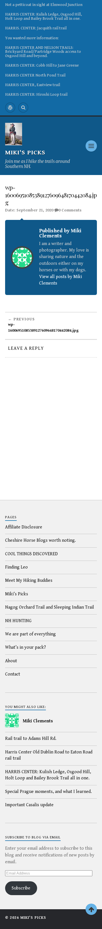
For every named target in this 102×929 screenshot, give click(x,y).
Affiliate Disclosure (23, 527)
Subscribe (21, 888)
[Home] (10, 107)
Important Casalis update (29, 805)
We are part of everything (30, 634)
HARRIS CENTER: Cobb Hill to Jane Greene (42, 65)
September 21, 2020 (34, 210)
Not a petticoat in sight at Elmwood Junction (43, 4)
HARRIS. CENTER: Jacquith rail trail (36, 28)
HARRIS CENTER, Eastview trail (32, 84)
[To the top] (91, 909)
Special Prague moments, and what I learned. (48, 791)
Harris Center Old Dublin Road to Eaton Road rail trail (48, 755)
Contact (12, 674)
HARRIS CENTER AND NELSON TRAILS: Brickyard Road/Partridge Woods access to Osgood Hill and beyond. (43, 51)
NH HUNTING (18, 621)
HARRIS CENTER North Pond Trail (35, 75)
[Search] (23, 107)
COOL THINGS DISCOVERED (31, 554)
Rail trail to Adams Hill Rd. (30, 738)
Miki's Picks (25, 152)
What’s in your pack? (25, 647)
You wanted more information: (32, 38)
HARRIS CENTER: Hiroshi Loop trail (36, 94)
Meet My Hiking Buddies (28, 580)
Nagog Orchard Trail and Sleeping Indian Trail (49, 607)
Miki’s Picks (16, 594)
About (11, 661)
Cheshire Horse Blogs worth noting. (40, 540)
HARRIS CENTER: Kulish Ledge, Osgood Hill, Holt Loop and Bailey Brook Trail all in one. (43, 16)
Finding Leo (16, 567)
